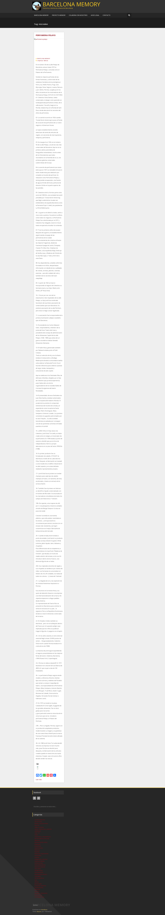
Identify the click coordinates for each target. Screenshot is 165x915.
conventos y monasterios (43, 837)
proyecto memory (40, 886)
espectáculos (39, 848)
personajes (38, 884)
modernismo (39, 871)
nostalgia (38, 876)
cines (36, 835)
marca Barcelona (40, 865)
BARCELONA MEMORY (71, 4)
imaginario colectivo (41, 859)
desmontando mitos (41, 842)
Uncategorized (39, 897)
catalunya (38, 831)
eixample (37, 844)
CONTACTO (106, 15)
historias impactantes (41, 854)
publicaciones (39, 887)
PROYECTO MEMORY (58, 15)
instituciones (39, 863)
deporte (37, 840)
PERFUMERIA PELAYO (46, 35)
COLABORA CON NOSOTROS (78, 15)
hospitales (38, 855)
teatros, (37, 891)
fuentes (37, 852)
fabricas (46, 60)
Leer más (39, 780)
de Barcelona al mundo (42, 838)
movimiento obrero (41, 874)
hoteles (37, 857)
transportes (38, 895)
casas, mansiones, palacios (43, 829)
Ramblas (37, 889)
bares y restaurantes (41, 823)
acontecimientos (40, 820)
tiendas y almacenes (41, 893)
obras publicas (39, 878)
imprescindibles (40, 861)
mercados (38, 869)
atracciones (38, 822)
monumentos (39, 872)
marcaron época (40, 867)
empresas (40, 60)
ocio (36, 880)
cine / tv (37, 833)
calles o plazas (39, 827)
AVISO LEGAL (95, 15)
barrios (37, 825)
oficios (37, 882)
